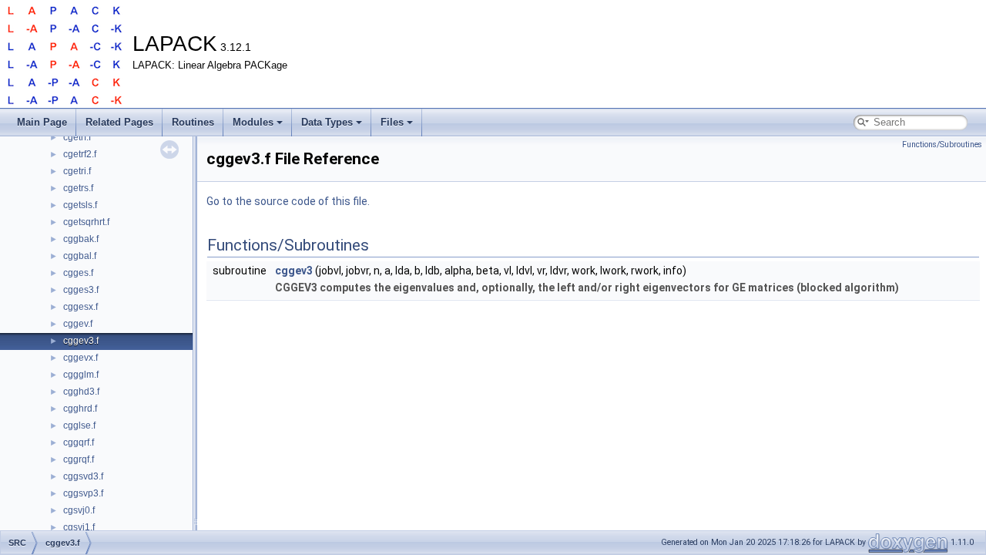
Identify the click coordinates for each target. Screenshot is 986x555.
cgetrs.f (78, 188)
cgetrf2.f (79, 154)
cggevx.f (80, 357)
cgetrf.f (77, 137)
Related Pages (119, 122)
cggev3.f (81, 340)
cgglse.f (79, 425)
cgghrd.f (80, 408)
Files (392, 122)
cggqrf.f (78, 442)
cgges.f (78, 272)
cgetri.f (77, 171)
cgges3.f (81, 289)
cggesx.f (80, 306)
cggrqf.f (78, 459)
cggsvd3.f (83, 476)
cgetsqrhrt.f (86, 222)
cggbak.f (81, 239)
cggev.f (77, 323)
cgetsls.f (80, 205)
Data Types (327, 122)
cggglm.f (81, 374)
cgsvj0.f (79, 510)
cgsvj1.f (79, 527)
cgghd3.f (81, 391)
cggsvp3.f (83, 493)
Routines (193, 122)
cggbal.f (79, 256)
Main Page (42, 122)
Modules (253, 122)
